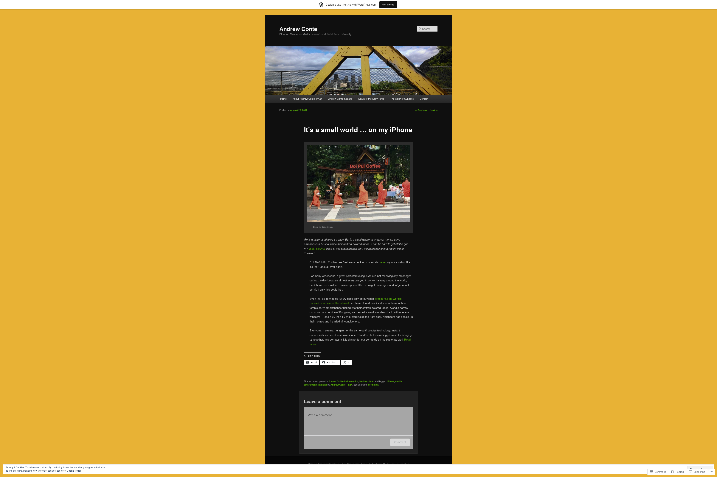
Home (283, 98)
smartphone (310, 384)
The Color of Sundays (402, 98)
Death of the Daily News (371, 98)
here (382, 262)
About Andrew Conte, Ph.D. (307, 98)
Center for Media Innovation (343, 381)
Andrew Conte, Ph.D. (341, 384)
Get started (388, 4)
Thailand (322, 384)
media (398, 381)
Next (434, 110)
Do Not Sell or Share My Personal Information (385, 464)
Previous (421, 110)
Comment (400, 442)
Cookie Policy (74, 470)
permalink (373, 384)
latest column (317, 248)
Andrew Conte (298, 29)
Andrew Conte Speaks (340, 98)
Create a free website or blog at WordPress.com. (334, 464)
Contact (424, 98)
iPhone (390, 381)
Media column (366, 381)
